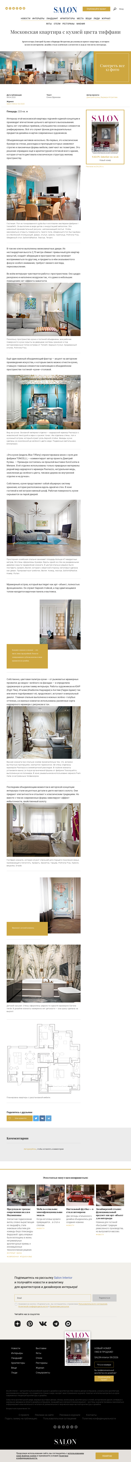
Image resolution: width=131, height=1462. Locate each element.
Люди (14, 1372)
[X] (36, 1118)
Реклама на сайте (44, 1415)
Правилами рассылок (59, 1307)
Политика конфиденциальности (99, 1418)
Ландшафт (16, 1358)
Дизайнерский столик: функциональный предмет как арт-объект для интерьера (109, 1213)
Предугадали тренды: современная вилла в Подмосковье (19, 1212)
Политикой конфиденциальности (33, 1307)
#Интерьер (11, 1253)
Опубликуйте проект (104, 1378)
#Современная (13, 1256)
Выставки (41, 1348)
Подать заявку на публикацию (21, 1418)
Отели (39, 1358)
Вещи (14, 1367)
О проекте (24, 1415)
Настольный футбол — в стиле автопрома (79, 1210)
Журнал (40, 1367)
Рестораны (42, 1363)
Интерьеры (17, 1353)
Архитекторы (18, 1363)
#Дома (19, 1253)
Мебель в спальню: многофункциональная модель (49, 1212)
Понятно (107, 1456)
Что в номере (104, 1364)
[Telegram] (48, 1118)
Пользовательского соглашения (93, 1304)
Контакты (91, 1415)
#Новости (41, 1228)
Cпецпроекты (43, 1372)
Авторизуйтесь (30, 1149)
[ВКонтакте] (42, 1118)
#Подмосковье (26, 1256)
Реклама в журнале (69, 1415)
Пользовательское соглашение (59, 1418)
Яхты (38, 1353)
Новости (15, 1348)
